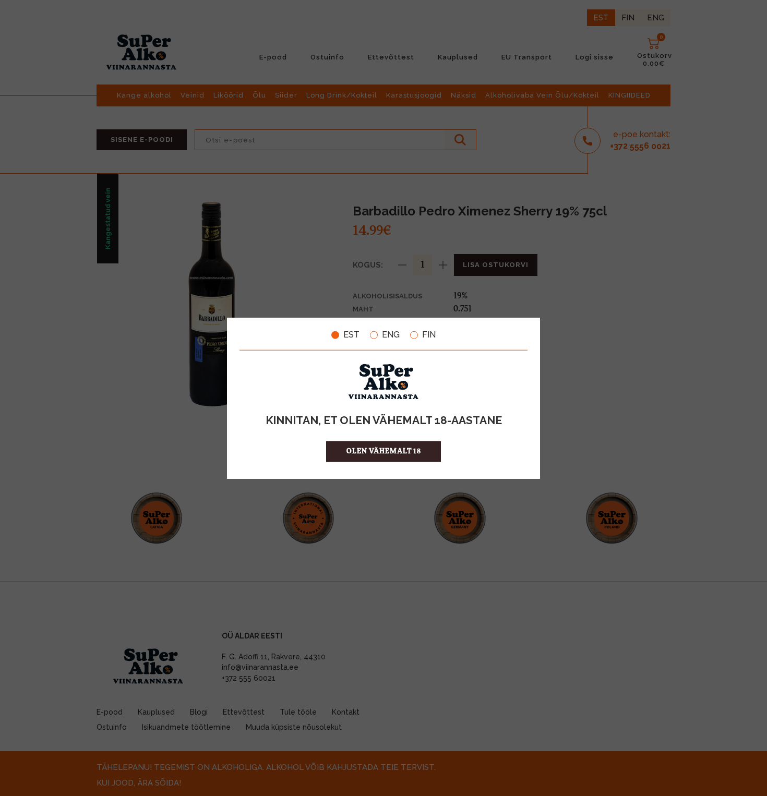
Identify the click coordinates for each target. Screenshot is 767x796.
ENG (391, 335)
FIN (429, 335)
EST (351, 335)
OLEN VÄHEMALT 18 (383, 451)
